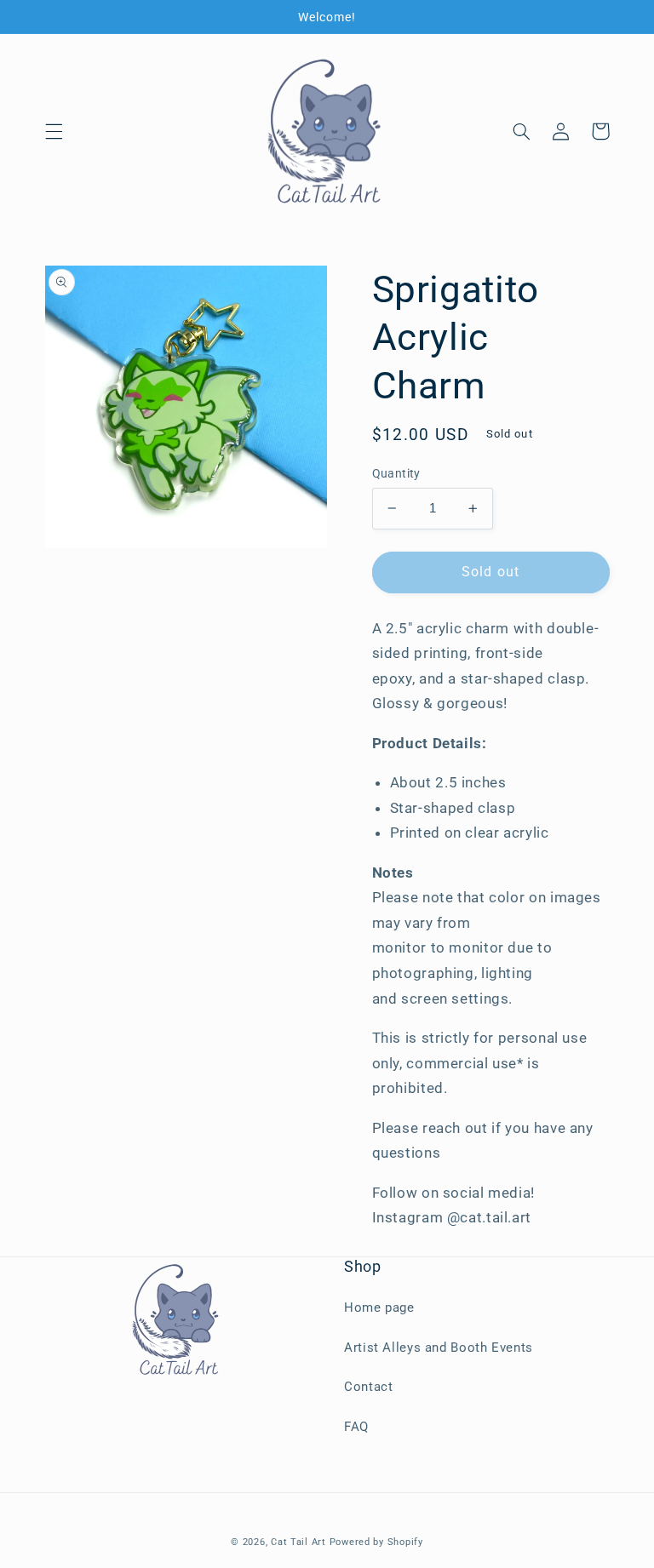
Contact (368, 1386)
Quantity (396, 473)
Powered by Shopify (376, 1542)
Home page (379, 1307)
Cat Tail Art (298, 1542)
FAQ (356, 1426)
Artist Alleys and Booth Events (438, 1347)
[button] (53, 131)
